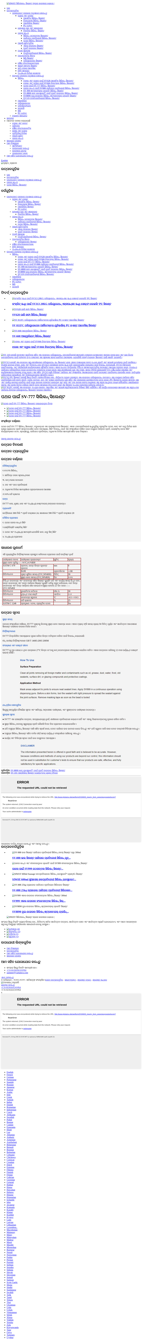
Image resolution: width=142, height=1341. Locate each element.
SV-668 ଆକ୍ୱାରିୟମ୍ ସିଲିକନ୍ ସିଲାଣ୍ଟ (31, 336)
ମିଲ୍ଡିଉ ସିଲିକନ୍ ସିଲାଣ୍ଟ (33, 30)
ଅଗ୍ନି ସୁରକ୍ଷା (24, 50)
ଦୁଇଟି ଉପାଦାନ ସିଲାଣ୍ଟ (33, 48)
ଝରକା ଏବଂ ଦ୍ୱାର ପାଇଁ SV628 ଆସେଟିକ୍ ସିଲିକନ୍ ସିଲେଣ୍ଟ (48, 81)
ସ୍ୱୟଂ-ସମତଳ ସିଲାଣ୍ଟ (27, 66)
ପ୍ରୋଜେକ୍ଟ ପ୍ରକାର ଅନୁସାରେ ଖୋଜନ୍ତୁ (29, 13)
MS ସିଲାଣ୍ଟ (28, 58)
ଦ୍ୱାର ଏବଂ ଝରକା (25, 15)
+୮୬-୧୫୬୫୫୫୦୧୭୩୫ (16, 970)
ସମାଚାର (10, 118)
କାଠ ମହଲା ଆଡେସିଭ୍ (27, 68)
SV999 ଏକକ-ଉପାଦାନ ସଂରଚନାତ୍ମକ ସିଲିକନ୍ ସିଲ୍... (39, 900)
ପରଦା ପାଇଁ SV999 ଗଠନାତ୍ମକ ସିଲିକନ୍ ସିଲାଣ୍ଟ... (37, 868)
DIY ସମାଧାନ (23, 71)
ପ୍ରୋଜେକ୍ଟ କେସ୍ (19, 153)
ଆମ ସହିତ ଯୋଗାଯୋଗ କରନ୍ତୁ (20, 156)
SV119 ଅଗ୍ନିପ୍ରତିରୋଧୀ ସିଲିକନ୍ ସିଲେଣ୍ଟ (41, 98)
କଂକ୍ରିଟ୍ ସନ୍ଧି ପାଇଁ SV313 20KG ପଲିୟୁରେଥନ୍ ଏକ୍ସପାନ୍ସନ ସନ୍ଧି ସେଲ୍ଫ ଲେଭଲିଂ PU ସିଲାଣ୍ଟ (61, 303)
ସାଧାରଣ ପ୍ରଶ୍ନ (14, 141)
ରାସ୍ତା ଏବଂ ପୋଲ (19, 131)
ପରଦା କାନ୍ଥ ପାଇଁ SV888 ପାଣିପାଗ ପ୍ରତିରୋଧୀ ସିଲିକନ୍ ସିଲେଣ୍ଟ (51, 88)
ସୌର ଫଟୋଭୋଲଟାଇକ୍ (28, 63)
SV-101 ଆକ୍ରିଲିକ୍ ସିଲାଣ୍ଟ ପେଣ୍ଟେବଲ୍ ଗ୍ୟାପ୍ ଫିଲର (34, 773)
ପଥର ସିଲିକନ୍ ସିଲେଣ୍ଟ (33, 40)
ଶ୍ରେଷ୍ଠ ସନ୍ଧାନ (100, 980)
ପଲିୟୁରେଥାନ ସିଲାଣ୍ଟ (32, 61)
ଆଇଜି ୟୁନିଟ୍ (17, 136)
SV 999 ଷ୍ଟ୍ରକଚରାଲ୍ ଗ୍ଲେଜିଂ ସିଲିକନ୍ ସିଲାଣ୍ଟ (43, 91)
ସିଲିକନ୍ (21, 78)
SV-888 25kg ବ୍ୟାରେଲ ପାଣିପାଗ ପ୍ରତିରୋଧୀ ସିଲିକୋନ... (42, 890)
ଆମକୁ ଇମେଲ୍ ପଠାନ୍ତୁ (11, 439)
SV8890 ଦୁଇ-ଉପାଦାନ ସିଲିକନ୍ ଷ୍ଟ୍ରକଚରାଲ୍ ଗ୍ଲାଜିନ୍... (40, 911)
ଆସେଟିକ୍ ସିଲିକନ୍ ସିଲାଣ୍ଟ (34, 18)
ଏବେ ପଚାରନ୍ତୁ (7, 977)
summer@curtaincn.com (17, 972)
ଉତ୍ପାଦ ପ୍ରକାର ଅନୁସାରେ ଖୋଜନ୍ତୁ (28, 76)
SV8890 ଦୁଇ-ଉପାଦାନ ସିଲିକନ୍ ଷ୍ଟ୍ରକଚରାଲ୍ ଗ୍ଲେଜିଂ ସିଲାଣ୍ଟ (49, 96)
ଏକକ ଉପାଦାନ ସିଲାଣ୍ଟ (33, 45)
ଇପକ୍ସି (21, 108)
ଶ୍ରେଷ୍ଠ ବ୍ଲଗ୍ (84, 980)
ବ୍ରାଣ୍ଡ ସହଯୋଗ (19, 116)
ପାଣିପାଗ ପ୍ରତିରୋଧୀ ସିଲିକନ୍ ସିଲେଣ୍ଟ (39, 38)
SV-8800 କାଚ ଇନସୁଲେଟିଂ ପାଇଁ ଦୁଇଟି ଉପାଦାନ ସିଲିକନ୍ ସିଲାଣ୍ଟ (50, 93)
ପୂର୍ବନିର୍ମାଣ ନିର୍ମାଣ (19, 133)
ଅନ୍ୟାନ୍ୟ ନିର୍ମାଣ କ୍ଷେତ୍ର (29, 73)
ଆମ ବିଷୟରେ (13, 143)
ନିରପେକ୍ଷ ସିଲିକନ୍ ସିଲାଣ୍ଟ (34, 20)
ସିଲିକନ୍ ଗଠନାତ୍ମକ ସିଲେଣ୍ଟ (35, 35)
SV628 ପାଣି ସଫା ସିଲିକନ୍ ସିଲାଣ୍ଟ (29, 314)
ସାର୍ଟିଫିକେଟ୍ (17, 146)
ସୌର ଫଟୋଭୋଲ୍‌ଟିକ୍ (21, 128)
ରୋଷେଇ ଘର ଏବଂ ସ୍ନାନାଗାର (30, 28)
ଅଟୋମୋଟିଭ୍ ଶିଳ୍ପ (26, 55)
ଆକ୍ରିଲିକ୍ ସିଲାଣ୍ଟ (31, 23)
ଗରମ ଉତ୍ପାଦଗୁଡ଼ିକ (54, 980)
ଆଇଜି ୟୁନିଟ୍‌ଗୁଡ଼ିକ (26, 43)
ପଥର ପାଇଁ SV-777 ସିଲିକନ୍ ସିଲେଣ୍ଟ (39, 86)
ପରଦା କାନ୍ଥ (23, 33)
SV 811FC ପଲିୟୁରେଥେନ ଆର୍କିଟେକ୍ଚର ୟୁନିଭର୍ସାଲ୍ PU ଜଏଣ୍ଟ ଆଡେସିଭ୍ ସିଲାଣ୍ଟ (54, 325)
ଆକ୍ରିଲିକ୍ (22, 101)
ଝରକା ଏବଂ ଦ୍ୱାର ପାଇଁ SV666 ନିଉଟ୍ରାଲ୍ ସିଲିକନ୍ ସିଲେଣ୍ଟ (48, 83)
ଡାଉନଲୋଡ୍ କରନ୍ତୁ (20, 148)
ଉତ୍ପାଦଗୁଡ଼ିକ (13, 10)
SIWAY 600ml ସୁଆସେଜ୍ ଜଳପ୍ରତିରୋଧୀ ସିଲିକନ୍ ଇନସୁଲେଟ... (44, 879)
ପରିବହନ (16, 126)
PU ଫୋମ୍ (27, 25)
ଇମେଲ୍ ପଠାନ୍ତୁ (8, 985)
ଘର (8, 8)
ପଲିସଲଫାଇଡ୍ (24, 106)
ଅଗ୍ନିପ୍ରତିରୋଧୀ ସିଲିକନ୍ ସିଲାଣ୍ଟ (37, 53)
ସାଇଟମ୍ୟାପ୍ (70, 980)
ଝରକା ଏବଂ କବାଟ (20, 123)
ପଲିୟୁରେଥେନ (24, 103)
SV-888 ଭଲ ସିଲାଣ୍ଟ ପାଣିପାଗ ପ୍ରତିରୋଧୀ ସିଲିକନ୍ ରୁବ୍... (41, 857)
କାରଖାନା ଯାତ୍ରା (19, 151)
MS (19, 111)
